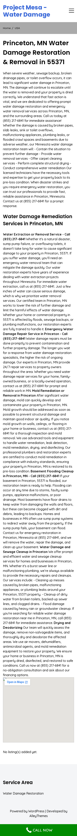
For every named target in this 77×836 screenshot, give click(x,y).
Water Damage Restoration (23, 793)
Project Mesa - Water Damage (26, 11)
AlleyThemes (38, 816)
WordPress (36, 811)
